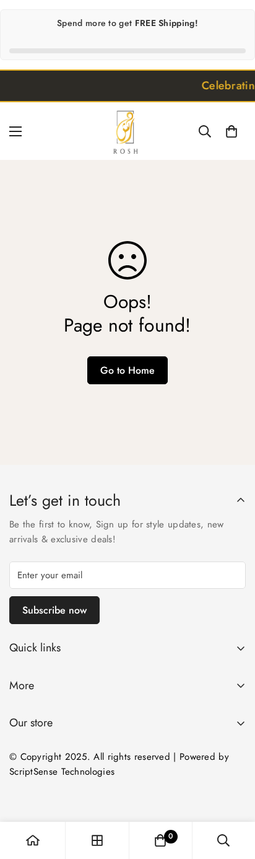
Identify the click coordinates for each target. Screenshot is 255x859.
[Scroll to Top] (232, 793)
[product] (32, 840)
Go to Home (127, 370)
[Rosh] (127, 131)
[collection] (97, 840)
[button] (231, 131)
